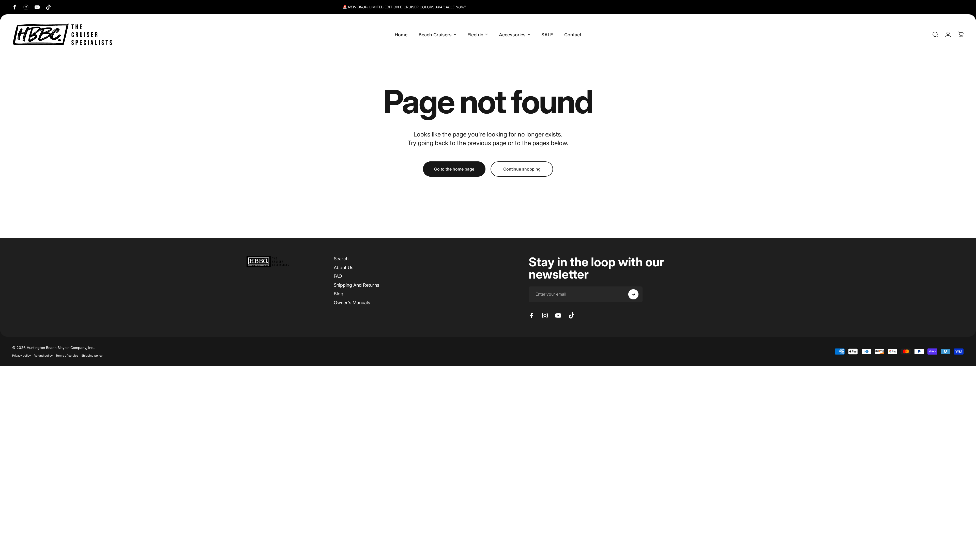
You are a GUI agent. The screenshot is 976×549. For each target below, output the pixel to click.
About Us (343, 267)
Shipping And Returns (356, 285)
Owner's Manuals (352, 302)
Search (341, 258)
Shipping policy (91, 355)
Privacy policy (21, 355)
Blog (338, 293)
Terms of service (67, 355)
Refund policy (43, 355)
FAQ (338, 276)
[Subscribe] (633, 294)
